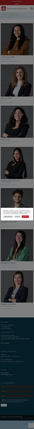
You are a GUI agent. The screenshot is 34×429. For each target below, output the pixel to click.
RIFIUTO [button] (17, 216)
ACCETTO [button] (25, 216)
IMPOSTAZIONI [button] (8, 216)
